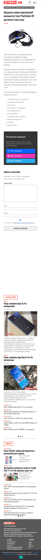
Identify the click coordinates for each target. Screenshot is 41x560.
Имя (6, 206)
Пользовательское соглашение (14, 547)
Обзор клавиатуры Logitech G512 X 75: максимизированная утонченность (24, 421)
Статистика (9, 545)
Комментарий (8, 183)
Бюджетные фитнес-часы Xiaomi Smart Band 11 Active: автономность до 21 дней (20, 501)
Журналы (31, 546)
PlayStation (7, 7)
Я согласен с (19, 223)
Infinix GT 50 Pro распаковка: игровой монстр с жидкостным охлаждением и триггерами (21, 428)
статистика (31, 7)
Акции (30, 542)
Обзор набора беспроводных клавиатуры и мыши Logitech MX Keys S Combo (24, 408)
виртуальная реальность (21, 7)
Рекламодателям (11, 542)
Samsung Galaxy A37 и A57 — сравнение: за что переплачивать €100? (21, 434)
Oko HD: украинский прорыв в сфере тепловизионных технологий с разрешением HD (20, 488)
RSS (30, 548)
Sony (13, 7)
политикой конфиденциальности (24, 223)
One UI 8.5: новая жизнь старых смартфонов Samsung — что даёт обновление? (23, 415)
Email (6, 213)
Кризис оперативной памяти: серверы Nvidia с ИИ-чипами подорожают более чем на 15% (21, 494)
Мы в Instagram (16, 156)
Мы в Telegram (16, 161)
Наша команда (10, 544)
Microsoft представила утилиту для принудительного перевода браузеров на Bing (20, 507)
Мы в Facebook (16, 151)
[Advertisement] (20, 255)
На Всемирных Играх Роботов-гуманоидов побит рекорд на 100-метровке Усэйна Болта (22, 514)
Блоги (30, 544)
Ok (21, 557)
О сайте (9, 540)
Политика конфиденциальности (14, 549)
